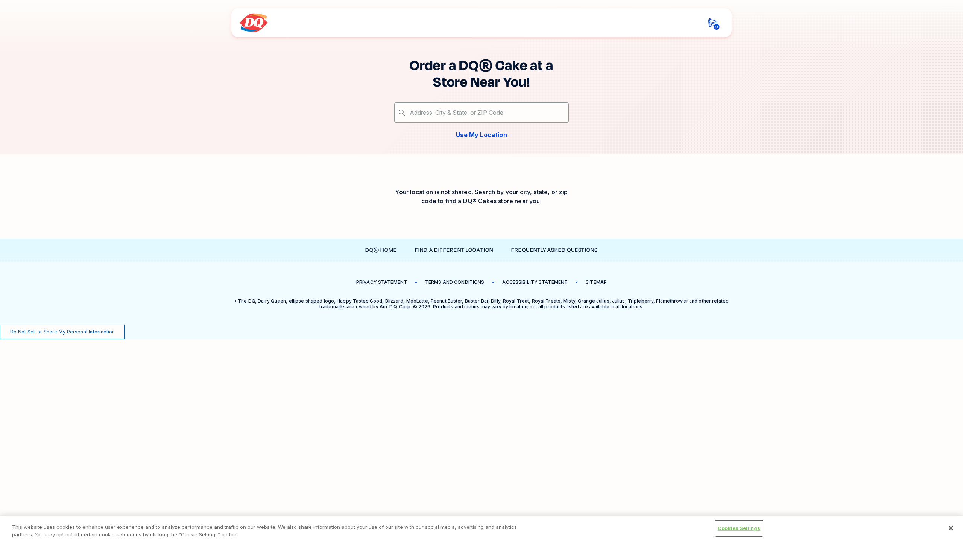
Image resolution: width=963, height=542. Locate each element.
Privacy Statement (381, 282)
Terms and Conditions (454, 282)
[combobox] (481, 112)
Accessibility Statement (535, 282)
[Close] (951, 528)
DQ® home (381, 250)
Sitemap (596, 282)
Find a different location (454, 250)
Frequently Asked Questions (554, 250)
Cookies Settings (739, 528)
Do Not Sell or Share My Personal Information (62, 332)
